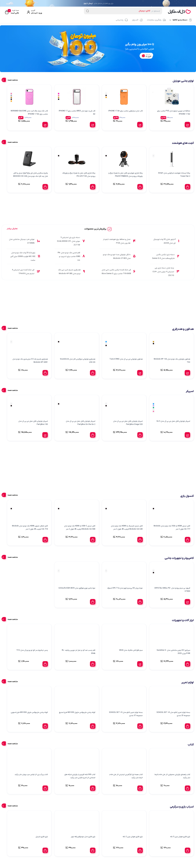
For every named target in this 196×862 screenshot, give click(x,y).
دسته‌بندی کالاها (180, 20)
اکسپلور (135, 20)
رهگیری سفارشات (154, 20)
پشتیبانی (119, 20)
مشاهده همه (13, 80)
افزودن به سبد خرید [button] (187, 186)
